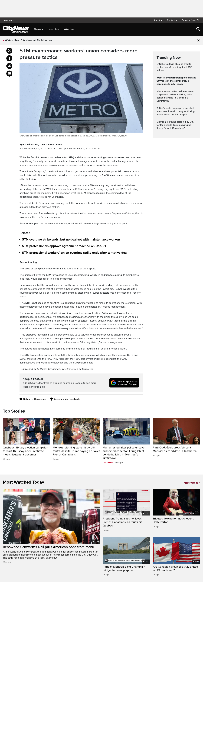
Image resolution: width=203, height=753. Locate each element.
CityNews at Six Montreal (36, 40)
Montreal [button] (7, 20)
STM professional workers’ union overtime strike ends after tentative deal (75, 253)
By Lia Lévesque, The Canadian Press (41, 144)
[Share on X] (9, 51)
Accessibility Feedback (67, 399)
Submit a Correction (34, 399)
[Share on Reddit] (9, 66)
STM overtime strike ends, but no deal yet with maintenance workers (71, 239)
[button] (158, 20)
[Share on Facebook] (9, 58)
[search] (198, 29)
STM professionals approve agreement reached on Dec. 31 (64, 246)
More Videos (191, 482)
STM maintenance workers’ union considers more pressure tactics (79, 54)
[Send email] (9, 74)
